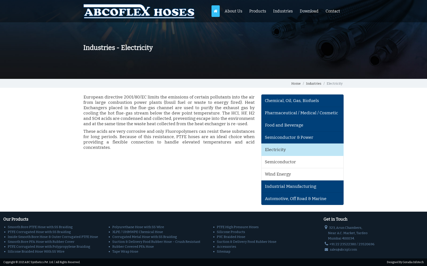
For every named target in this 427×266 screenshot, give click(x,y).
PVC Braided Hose (231, 237)
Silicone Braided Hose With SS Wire (36, 252)
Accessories (226, 247)
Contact (333, 11)
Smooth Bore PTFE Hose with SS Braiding (40, 227)
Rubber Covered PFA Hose (133, 247)
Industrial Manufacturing (290, 186)
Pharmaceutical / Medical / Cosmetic (301, 112)
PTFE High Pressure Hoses (238, 227)
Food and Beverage (284, 125)
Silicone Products (231, 232)
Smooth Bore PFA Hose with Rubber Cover (41, 242)
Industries (283, 11)
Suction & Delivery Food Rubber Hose (246, 242)
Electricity (275, 149)
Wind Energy (278, 174)
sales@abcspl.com (343, 250)
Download (309, 11)
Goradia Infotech (413, 262)
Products (257, 11)
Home (296, 84)
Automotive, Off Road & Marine (295, 198)
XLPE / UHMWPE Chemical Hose (137, 232)
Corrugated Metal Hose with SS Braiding (144, 237)
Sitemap (223, 252)
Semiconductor (280, 161)
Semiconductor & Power (289, 137)
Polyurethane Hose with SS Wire (138, 227)
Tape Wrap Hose (125, 252)
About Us (233, 11)
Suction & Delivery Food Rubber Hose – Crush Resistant (156, 242)
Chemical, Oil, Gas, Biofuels (292, 100)
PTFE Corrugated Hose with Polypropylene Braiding (49, 247)
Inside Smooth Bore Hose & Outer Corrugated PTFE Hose (53, 237)
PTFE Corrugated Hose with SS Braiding (39, 232)
